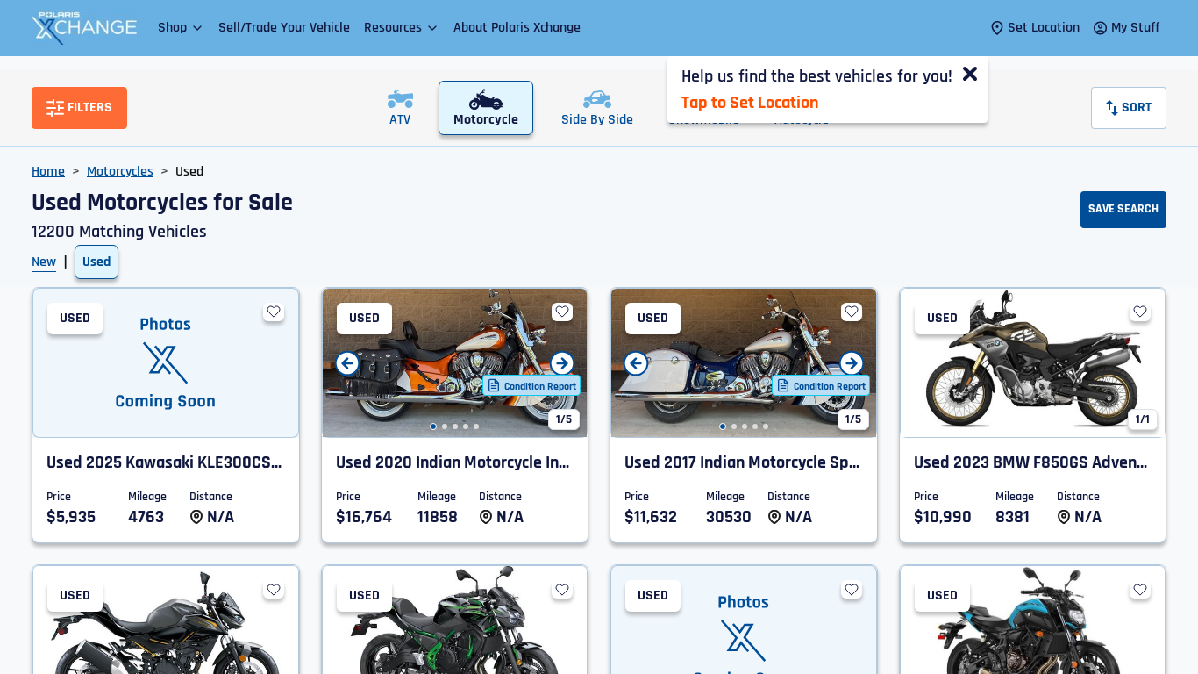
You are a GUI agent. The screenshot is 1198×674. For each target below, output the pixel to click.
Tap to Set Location (749, 102)
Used (96, 262)
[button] (181, 28)
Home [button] (48, 171)
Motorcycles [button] (120, 171)
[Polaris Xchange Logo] (84, 28)
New (44, 262)
